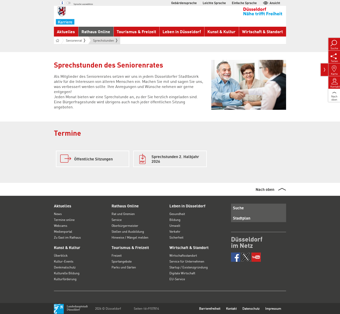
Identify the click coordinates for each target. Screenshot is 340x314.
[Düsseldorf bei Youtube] (256, 257)
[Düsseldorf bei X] (245, 257)
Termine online (64, 220)
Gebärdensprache (184, 3)
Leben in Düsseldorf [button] (182, 31)
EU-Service (177, 279)
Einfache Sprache (244, 3)
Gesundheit (177, 214)
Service (117, 220)
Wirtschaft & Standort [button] (262, 31)
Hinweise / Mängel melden (130, 237)
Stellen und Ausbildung (128, 231)
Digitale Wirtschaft (182, 273)
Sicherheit (176, 237)
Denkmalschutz (65, 267)
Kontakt (231, 308)
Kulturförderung (65, 279)
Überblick (61, 255)
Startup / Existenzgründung (188, 267)
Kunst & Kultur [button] (221, 31)
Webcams (60, 225)
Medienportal (63, 231)
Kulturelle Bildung (66, 273)
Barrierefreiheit (209, 308)
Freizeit (117, 255)
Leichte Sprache (214, 3)
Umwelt (174, 225)
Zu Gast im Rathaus (67, 237)
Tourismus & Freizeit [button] (136, 31)
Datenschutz (251, 308)
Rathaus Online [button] (95, 31)
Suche (238, 207)
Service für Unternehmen (186, 261)
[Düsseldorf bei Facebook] (235, 257)
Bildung (174, 220)
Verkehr (174, 231)
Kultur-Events (63, 261)
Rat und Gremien (123, 214)
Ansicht (275, 3)
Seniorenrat (74, 40)
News (58, 214)
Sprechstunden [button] (103, 41)
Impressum (273, 308)
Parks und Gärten (124, 267)
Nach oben (265, 189)
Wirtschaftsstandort (183, 255)
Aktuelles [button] (66, 31)
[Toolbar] (324, 69)
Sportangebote (122, 261)
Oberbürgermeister (125, 225)
